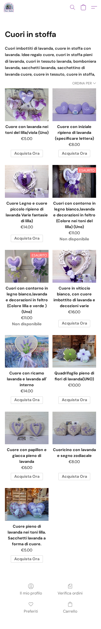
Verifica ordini (70, 593)
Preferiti (31, 611)
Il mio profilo (31, 593)
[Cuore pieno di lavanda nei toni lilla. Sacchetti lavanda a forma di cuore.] (27, 504)
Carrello (70, 611)
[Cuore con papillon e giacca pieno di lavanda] (27, 428)
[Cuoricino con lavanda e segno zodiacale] (74, 428)
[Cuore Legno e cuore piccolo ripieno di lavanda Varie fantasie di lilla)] (27, 181)
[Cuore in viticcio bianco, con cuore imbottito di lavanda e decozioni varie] (74, 266)
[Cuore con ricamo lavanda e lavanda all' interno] (27, 351)
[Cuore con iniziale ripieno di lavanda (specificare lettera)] (74, 104)
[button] (9, 7)
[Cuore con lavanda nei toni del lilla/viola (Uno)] (27, 104)
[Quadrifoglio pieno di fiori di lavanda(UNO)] (74, 351)
